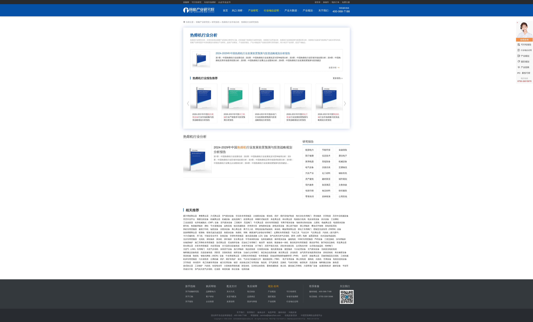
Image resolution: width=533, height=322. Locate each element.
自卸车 (305, 255)
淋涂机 (277, 229)
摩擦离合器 (203, 215)
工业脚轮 (335, 219)
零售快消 (309, 196)
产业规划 (309, 10)
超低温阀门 (237, 219)
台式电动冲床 (302, 245)
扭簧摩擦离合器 (190, 232)
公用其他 (343, 196)
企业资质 (210, 301)
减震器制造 (313, 235)
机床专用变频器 (190, 259)
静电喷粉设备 (265, 225)
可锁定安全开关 (211, 235)
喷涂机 (270, 215)
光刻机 (202, 239)
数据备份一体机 (281, 242)
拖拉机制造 (250, 249)
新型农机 (245, 265)
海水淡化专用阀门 (303, 215)
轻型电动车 (217, 265)
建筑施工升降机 (295, 265)
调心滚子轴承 (292, 225)
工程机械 (344, 255)
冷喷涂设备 (225, 229)
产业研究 (254, 10)
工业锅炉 (199, 265)
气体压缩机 (293, 262)
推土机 (283, 265)
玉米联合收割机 (258, 265)
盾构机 (311, 259)
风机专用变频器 (190, 229)
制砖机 (196, 255)
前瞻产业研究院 (203, 22)
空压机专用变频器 (243, 215)
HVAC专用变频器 (305, 239)
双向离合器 (188, 245)
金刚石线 (228, 225)
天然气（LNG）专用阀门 (194, 249)
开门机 (200, 235)
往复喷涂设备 (263, 249)
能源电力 (309, 149)
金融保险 (343, 149)
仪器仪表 (326, 167)
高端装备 (326, 161)
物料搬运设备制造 (191, 252)
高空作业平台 (189, 219)
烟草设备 (238, 252)
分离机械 (214, 259)
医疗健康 (309, 155)
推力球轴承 (239, 249)
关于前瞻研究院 (192, 291)
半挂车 (345, 265)
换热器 (336, 262)
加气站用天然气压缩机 (279, 235)
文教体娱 (343, 184)
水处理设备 (215, 245)
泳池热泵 (294, 252)
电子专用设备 (288, 259)
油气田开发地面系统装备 (310, 252)
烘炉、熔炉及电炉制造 (284, 215)
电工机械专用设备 (210, 262)
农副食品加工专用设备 (249, 262)
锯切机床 (304, 262)
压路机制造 (227, 252)
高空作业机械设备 (340, 215)
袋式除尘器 (188, 265)
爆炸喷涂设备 (280, 239)
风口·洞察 (238, 10)
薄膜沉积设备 (202, 219)
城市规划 (343, 178)
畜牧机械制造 (272, 265)
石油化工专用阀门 (249, 242)
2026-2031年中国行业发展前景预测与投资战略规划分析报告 (297, 117)
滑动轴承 (317, 215)
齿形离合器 (248, 219)
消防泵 (217, 252)
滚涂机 (219, 239)
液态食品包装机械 (268, 252)
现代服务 (309, 184)
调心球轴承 (305, 225)
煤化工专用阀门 (304, 229)
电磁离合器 (326, 222)
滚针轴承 (228, 239)
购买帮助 (211, 286)
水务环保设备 (247, 245)
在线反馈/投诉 (291, 315)
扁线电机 (292, 239)
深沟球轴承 (341, 239)
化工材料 (326, 173)
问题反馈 (292, 312)
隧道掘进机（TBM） (272, 259)
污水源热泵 (203, 259)
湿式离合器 (221, 242)
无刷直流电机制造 (329, 249)
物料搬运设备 (325, 262)
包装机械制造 (267, 239)
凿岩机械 (187, 255)
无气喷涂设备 (313, 249)
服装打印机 (203, 229)
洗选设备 (313, 262)
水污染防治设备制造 (231, 245)
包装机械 (245, 269)
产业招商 (272, 301)
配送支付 (232, 286)
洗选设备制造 (206, 252)
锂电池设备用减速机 (264, 229)
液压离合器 (283, 252)
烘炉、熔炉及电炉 (228, 259)
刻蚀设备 (224, 235)
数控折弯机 (314, 242)
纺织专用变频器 (272, 222)
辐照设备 (214, 229)
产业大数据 (292, 10)
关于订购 (189, 296)
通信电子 (343, 155)
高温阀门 (248, 222)
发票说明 (230, 301)
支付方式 (230, 291)
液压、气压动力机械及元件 (249, 259)
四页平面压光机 (271, 245)
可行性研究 (196, 2)
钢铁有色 (343, 173)
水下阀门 (259, 245)
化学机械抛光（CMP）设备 (207, 222)
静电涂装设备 (278, 225)
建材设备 (337, 265)
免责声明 (272, 312)
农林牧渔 (326, 196)
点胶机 (317, 222)
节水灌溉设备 (216, 225)
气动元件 (305, 232)
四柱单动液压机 (287, 245)
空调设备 (327, 259)
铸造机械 (226, 269)
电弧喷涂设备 (339, 222)
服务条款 (282, 312)
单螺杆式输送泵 (262, 219)
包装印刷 (309, 190)
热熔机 (239, 232)
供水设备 (325, 219)
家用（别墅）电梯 (299, 235)
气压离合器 (316, 232)
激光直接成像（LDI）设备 (256, 235)
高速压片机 (188, 269)
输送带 (262, 242)
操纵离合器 (314, 255)
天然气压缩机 (212, 249)
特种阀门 (329, 245)
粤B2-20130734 (313, 318)
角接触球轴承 (197, 225)
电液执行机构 (300, 219)
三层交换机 (329, 239)
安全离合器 (238, 239)
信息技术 (326, 155)
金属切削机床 (325, 265)
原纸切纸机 (328, 252)
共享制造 (327, 215)
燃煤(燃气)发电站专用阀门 (260, 232)
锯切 (236, 262)
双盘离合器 (341, 242)
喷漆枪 (202, 232)
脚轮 (206, 225)
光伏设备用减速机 (328, 235)
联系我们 (251, 312)
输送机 (270, 242)
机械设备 (343, 161)
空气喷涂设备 (228, 215)
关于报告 (189, 301)
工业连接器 (188, 222)
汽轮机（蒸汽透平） (331, 232)
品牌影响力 (211, 291)
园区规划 (272, 296)
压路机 (318, 259)
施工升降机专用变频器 (204, 242)
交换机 (283, 262)
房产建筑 (309, 178)
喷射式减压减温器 (214, 232)
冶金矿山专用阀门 (251, 252)
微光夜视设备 (276, 249)
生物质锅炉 (188, 242)
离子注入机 (248, 229)
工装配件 (238, 222)
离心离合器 (237, 229)
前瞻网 (186, 2)
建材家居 (326, 178)
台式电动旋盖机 (316, 245)
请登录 (317, 2)
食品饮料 (326, 190)
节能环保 (326, 149)
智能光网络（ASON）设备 (212, 255)
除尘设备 (236, 269)
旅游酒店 (326, 184)
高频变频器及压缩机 (330, 255)
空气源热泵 (273, 262)
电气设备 (309, 167)
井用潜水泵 (252, 225)
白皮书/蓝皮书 (224, 2)
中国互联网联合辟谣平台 (311, 315)
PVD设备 (318, 239)
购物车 (326, 2)
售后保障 (252, 286)
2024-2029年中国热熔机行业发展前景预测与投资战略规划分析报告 (253, 53)
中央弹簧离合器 (232, 255)
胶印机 (186, 225)
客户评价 (210, 296)
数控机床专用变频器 (299, 242)
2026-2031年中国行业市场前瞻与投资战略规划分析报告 (203, 117)
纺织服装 (343, 190)
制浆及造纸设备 (340, 259)
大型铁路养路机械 (232, 265)
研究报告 (216, 22)
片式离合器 (215, 215)
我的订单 (335, 2)
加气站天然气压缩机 (203, 269)
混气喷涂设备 (226, 222)
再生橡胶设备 (340, 252)
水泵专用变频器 (201, 245)
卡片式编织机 (189, 235)
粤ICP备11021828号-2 (277, 318)
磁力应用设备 (226, 262)
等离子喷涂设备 (287, 222)
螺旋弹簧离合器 (289, 229)
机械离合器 (215, 219)
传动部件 (197, 262)
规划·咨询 (273, 286)
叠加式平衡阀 (317, 225)
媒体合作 (261, 312)
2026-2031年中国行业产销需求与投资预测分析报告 (234, 117)
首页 (225, 10)
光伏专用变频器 (190, 239)
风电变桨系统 (331, 225)
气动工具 (295, 232)
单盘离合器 (275, 219)
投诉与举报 (252, 301)
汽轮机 (207, 265)
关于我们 (324, 10)
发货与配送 (231, 296)
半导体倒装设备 (252, 239)
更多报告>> (338, 78)
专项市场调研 (210, 2)
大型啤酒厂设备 (310, 265)
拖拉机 (264, 262)
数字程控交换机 (328, 242)
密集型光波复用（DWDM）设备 (327, 229)
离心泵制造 (301, 259)
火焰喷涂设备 (259, 215)
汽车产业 (309, 173)
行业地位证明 (272, 10)
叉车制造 (187, 262)
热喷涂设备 (229, 232)
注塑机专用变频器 (249, 255)
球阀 (245, 232)
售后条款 (251, 291)
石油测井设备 (234, 242)
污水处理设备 (300, 249)
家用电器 (309, 161)
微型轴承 (288, 249)
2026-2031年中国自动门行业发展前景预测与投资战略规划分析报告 (265, 117)
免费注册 (346, 2)
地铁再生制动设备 (304, 222)
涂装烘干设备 (226, 249)
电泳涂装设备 (313, 219)
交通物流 (343, 167)
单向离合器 (287, 219)
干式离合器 (258, 222)
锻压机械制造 (239, 225)
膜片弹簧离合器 (190, 215)
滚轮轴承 (210, 239)
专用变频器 (263, 255)
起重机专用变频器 (282, 232)
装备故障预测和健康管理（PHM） (285, 255)
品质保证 (251, 296)
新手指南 (190, 286)
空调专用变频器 (236, 235)
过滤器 (217, 269)
